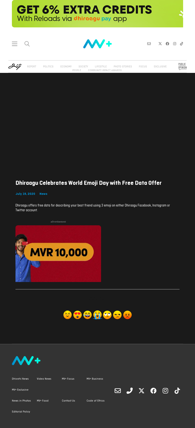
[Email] (117, 390)
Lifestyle (101, 66)
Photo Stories (123, 66)
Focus (143, 66)
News (43, 194)
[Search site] (27, 44)
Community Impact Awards (105, 70)
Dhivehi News (20, 379)
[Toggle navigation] (14, 43)
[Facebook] (153, 390)
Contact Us (68, 400)
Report (31, 66)
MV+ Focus (68, 379)
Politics (48, 66)
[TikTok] (177, 390)
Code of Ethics (96, 400)
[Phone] (129, 390)
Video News (44, 379)
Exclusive (160, 66)
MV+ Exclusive (20, 389)
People (76, 70)
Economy (66, 66)
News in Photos (21, 400)
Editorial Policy (21, 411)
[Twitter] (141, 390)
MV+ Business (95, 379)
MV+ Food (43, 400)
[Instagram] (165, 390)
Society (83, 66)
